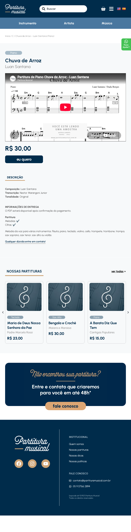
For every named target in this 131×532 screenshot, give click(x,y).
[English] (119, 8)
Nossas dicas (76, 455)
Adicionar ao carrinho (24, 159)
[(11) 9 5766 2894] (70, 486)
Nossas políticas (78, 461)
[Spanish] (124, 8)
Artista (69, 23)
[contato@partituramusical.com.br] (70, 480)
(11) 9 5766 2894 (81, 486)
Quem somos (76, 444)
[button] (128, 312)
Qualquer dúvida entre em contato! (25, 241)
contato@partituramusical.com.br (92, 480)
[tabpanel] (65, 212)
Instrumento (27, 23)
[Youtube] (45, 463)
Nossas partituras (79, 449)
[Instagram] (32, 463)
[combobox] (63, 8)
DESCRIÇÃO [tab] (15, 177)
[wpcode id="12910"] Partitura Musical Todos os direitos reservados (84, 497)
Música (107, 23)
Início (7, 36)
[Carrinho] (103, 8)
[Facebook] (19, 463)
